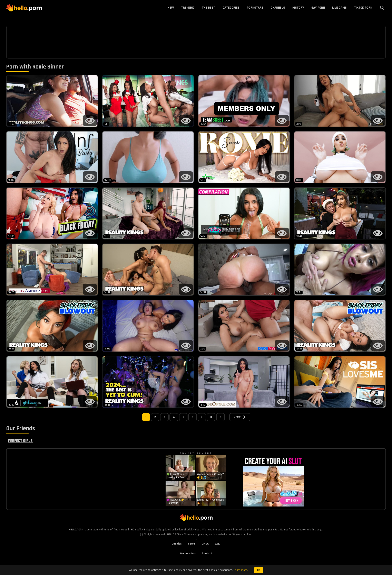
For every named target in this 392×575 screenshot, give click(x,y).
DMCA (205, 544)
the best (208, 8)
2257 (217, 544)
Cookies (177, 544)
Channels (278, 8)
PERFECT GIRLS (20, 440)
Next (237, 417)
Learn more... (241, 570)
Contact (207, 553)
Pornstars (255, 8)
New (171, 8)
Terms (192, 544)
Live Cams (339, 8)
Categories (231, 8)
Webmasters (188, 553)
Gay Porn (318, 8)
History (298, 8)
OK (258, 570)
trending (188, 8)
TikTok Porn (363, 8)
